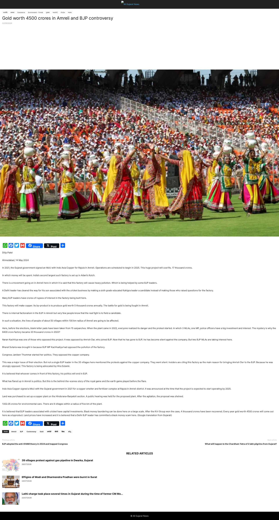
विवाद (63, 432)
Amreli (13, 432)
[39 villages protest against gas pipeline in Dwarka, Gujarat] (11, 465)
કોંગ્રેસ (63, 12)
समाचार (12, 12)
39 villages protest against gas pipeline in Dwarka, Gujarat (57, 460)
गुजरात (48, 12)
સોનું (69, 432)
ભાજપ (70, 12)
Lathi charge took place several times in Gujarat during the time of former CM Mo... (72, 493)
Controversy (31, 432)
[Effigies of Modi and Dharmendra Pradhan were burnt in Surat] (11, 482)
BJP (21, 432)
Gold (41, 432)
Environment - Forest (35, 12)
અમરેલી (55, 12)
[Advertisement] (139, 47)
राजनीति (5, 12)
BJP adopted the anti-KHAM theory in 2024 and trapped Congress (35, 444)
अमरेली (49, 432)
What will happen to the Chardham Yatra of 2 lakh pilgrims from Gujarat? (241, 444)
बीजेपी (56, 432)
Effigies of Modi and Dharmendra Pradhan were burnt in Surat (59, 477)
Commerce (21, 12)
